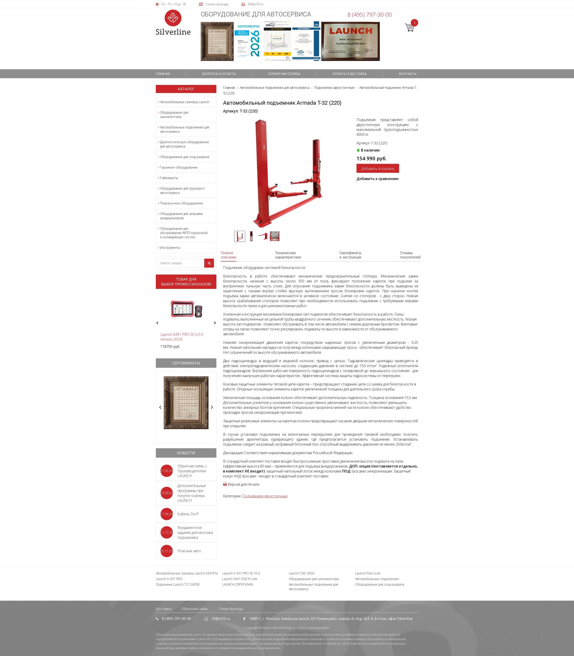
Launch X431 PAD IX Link (239, 579)
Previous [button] (156, 323)
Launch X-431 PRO (169, 579)
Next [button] (216, 323)
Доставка (163, 608)
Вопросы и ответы (219, 73)
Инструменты (170, 247)
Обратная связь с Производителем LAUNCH (192, 470)
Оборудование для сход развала (184, 157)
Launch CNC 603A (301, 573)
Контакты (407, 73)
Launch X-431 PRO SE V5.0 (241, 573)
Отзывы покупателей (410, 255)
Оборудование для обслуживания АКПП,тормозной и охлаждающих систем (183, 232)
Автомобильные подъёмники (377, 579)
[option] (186, 320)
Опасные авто (189, 550)
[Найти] (209, 263)
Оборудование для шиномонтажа (174, 114)
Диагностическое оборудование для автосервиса (184, 144)
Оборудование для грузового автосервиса (182, 190)
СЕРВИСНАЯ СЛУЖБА (284, 73)
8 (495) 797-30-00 (369, 14)
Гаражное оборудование (179, 167)
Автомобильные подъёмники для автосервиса (184, 129)
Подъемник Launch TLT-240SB (178, 584)
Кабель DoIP (188, 513)
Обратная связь (194, 608)
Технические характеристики (288, 255)
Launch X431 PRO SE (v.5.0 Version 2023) (181, 337)
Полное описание (228, 255)
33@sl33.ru (220, 618)
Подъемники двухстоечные (265, 496)
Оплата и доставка (350, 73)
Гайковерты (169, 178)
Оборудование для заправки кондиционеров (181, 216)
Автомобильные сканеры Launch (184, 102)
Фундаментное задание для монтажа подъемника (195, 532)
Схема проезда (230, 608)
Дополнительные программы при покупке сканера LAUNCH (191, 493)
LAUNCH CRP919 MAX (237, 584)
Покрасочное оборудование (181, 203)
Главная (163, 73)
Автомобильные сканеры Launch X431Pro (187, 573)
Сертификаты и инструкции (350, 255)
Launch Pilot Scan (367, 573)
